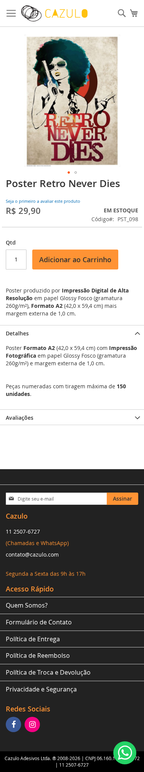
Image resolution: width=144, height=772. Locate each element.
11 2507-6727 (23, 531)
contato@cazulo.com (32, 554)
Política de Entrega (33, 639)
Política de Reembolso (38, 655)
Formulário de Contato (39, 622)
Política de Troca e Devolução (48, 672)
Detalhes (17, 333)
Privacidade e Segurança (41, 689)
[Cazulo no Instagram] (33, 725)
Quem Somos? (27, 605)
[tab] (72, 332)
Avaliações (19, 417)
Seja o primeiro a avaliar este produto (43, 201)
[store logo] (54, 13)
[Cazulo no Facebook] (14, 725)
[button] (68, 172)
